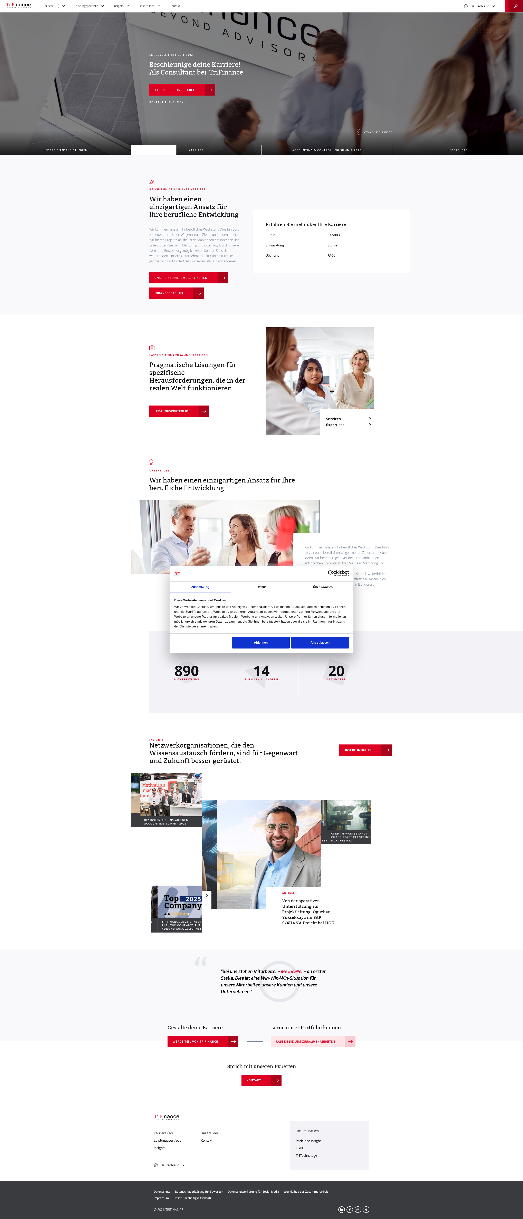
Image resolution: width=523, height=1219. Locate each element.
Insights (159, 1148)
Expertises (335, 425)
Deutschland (479, 6)
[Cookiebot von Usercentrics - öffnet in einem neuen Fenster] (331, 574)
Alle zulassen (320, 642)
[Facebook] (349, 1209)
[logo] (18, 6)
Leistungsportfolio (171, 411)
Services (333, 419)
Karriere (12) (163, 1133)
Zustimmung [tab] (200, 587)
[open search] (514, 6)
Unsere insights (357, 750)
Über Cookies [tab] (323, 587)
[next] (206, 895)
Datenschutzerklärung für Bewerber (199, 1191)
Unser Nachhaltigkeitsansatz (192, 1198)
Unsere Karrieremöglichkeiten (180, 278)
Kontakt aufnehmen (166, 102)
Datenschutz (162, 1191)
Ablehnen (261, 642)
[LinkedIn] (341, 1209)
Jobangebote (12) (168, 293)
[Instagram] (358, 1209)
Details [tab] (262, 587)
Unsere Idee (210, 1133)
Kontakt (254, 1080)
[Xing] (366, 1209)
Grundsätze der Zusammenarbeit (306, 1191)
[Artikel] (261, 854)
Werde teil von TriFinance (195, 1042)
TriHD (300, 1148)
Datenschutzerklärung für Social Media (253, 1191)
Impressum (161, 1198)
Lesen (159, 90)
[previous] (206, 904)
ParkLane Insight (308, 1141)
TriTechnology (306, 1155)
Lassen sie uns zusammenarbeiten (305, 1042)
